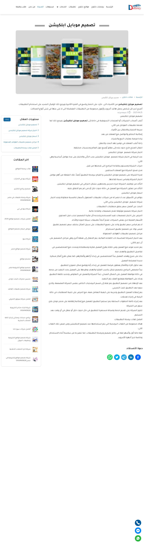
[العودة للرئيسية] (135, 7)
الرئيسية (109, 7)
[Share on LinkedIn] (131, 357)
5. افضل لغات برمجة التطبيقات (26, 148)
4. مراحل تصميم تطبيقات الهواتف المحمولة (21, 142)
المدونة (40, 7)
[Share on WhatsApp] (110, 357)
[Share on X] (117, 357)
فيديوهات (50, 7)
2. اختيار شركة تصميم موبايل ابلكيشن (24, 131)
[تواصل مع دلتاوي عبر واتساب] (138, 538)
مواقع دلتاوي (83, 7)
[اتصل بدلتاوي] (138, 523)
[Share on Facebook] (138, 357)
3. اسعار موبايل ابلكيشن (29, 136)
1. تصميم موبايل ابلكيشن (28, 125)
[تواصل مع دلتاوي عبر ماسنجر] (138, 530)
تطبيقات (72, 7)
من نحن (31, 7)
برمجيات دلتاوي (97, 7)
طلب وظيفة (21, 7)
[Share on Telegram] (124, 357)
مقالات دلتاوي (127, 97)
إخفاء (7, 119)
